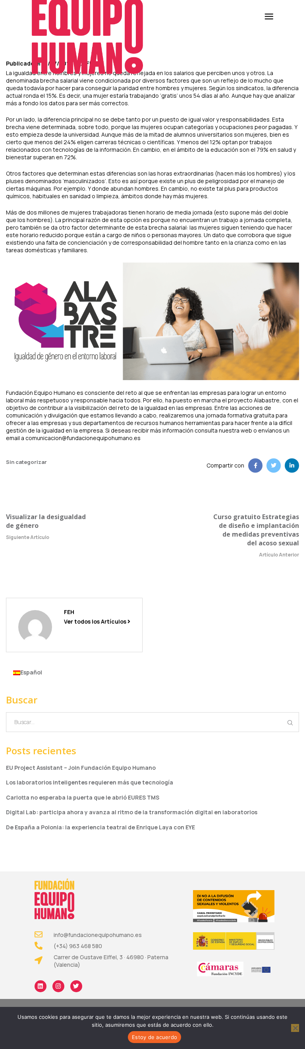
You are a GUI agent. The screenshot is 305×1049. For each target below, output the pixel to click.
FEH (69, 612)
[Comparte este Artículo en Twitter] (273, 465)
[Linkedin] (40, 986)
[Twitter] (76, 986)
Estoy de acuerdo (154, 1037)
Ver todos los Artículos (95, 621)
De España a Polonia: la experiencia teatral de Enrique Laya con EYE (100, 827)
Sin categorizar (26, 462)
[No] (295, 1028)
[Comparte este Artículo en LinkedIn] (292, 465)
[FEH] (35, 626)
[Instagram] (58, 986)
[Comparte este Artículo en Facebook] (255, 465)
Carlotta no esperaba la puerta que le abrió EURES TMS (82, 797)
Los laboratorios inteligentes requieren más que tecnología (89, 782)
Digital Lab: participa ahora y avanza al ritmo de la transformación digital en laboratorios (131, 812)
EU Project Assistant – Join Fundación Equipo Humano (81, 767)
